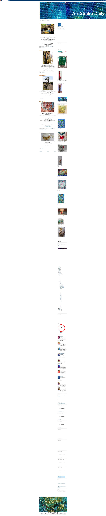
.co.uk (61, 476)
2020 (59, 266)
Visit (60, 411)
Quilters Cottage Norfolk (72, 3)
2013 (59, 269)
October (60, 275)
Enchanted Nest (61, 336)
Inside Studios (43, 20)
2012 (59, 270)
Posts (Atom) (43, 152)
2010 (59, 272)
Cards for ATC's (61, 376)
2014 (59, 268)
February (60, 310)
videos (60, 244)
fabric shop (43, 47)
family (42, 148)
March (60, 309)
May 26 (61, 289)
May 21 (61, 294)
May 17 (61, 298)
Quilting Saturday (62, 370)
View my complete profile (61, 29)
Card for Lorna (61, 347)
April (59, 308)
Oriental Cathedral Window (63, 359)
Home (40, 20)
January (60, 311)
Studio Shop (48, 20)
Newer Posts (40, 151)
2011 (59, 271)
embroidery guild (44, 129)
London (61, 332)
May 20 (61, 295)
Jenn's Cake (41, 132)
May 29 (61, 283)
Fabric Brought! (41, 23)
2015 (59, 267)
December (60, 273)
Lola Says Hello (41, 50)
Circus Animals (61, 387)
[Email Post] (53, 46)
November (60, 274)
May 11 (61, 303)
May (59, 281)
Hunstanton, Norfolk (42, 75)
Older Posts (55, 151)
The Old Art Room (60, 26)
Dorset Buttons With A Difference (62, 354)
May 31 (61, 282)
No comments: (52, 128)
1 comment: (51, 46)
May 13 (61, 301)
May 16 (61, 299)
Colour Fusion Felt (62, 382)
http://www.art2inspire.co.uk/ (48, 126)
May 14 (61, 300)
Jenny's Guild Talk (42, 101)
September (60, 276)
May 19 (61, 296)
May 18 (61, 297)
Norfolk (60, 477)
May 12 (61, 302)
